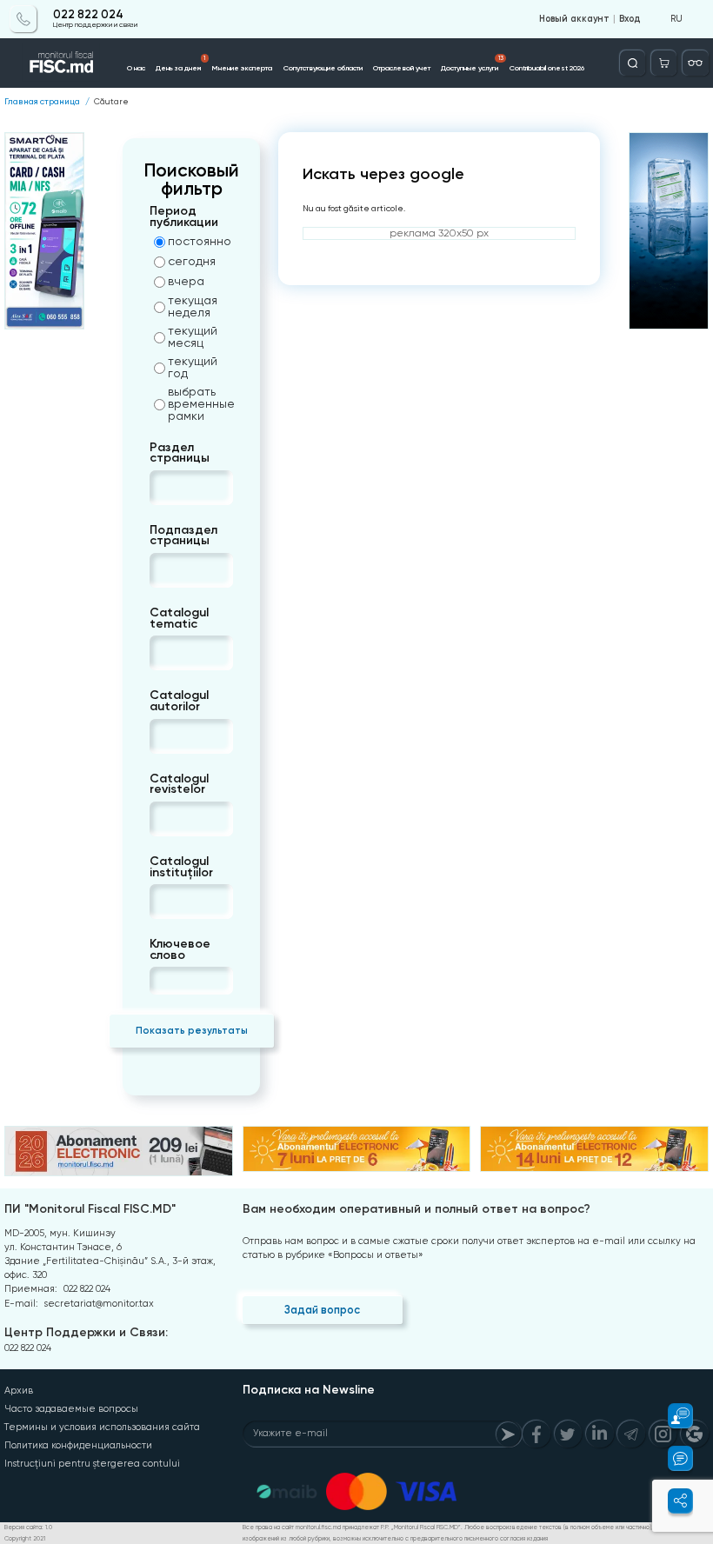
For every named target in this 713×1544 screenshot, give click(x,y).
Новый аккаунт (574, 19)
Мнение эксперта (241, 67)
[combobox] (164, 488)
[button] (672, 1415)
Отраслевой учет (401, 67)
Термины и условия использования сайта (102, 1427)
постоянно (199, 241)
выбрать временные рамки (200, 403)
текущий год (192, 367)
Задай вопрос (322, 1309)
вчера (186, 281)
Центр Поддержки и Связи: (86, 1332)
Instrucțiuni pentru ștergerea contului (92, 1463)
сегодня (192, 261)
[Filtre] (695, 63)
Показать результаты (192, 1030)
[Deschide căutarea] (632, 63)
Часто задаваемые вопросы (71, 1408)
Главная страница (42, 101)
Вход (629, 19)
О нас (136, 67)
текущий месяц (192, 336)
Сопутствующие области (323, 67)
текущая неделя (192, 306)
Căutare (111, 101)
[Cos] (663, 63)
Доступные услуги (472, 63)
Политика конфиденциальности (78, 1445)
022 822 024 (88, 15)
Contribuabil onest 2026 (547, 67)
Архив (18, 1390)
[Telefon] (23, 18)
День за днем (180, 63)
